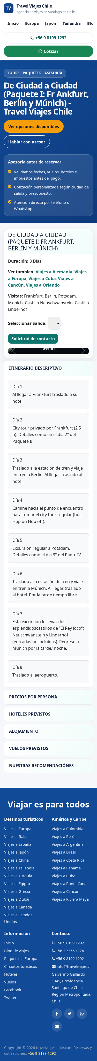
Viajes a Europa (17, 828)
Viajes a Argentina (68, 844)
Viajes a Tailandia (19, 867)
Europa (32, 23)
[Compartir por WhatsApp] (82, 1013)
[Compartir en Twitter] (69, 1013)
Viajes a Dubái (16, 899)
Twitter (10, 997)
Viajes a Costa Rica (68, 860)
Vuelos (10, 981)
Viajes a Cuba (63, 875)
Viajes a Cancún (65, 891)
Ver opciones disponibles (33, 126)
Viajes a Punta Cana (69, 883)
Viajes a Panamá (66, 867)
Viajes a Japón (16, 852)
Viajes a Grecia (17, 891)
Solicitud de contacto (33, 339)
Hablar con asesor (26, 142)
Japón (50, 23)
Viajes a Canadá (18, 907)
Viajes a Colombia (67, 828)
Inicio (13, 23)
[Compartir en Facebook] (57, 1013)
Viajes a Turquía (18, 875)
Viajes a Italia (15, 836)
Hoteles (11, 974)
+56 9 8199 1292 (50, 38)
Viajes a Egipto (17, 883)
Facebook (12, 989)
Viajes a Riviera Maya (70, 899)
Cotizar (51, 51)
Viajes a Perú (63, 836)
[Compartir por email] (57, 1026)
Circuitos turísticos (20, 966)
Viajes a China (16, 860)
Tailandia (72, 23)
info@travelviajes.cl (74, 966)
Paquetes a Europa (20, 958)
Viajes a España (17, 844)
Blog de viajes (16, 950)
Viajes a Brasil (64, 852)
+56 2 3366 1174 (70, 950)
